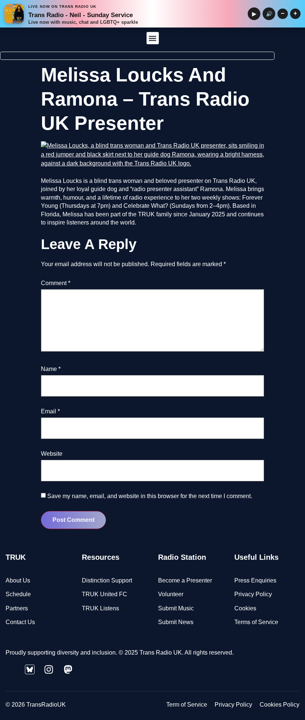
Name (51, 369)
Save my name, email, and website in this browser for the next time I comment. (149, 496)
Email (50, 411)
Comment (55, 283)
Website (51, 454)
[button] (153, 38)
